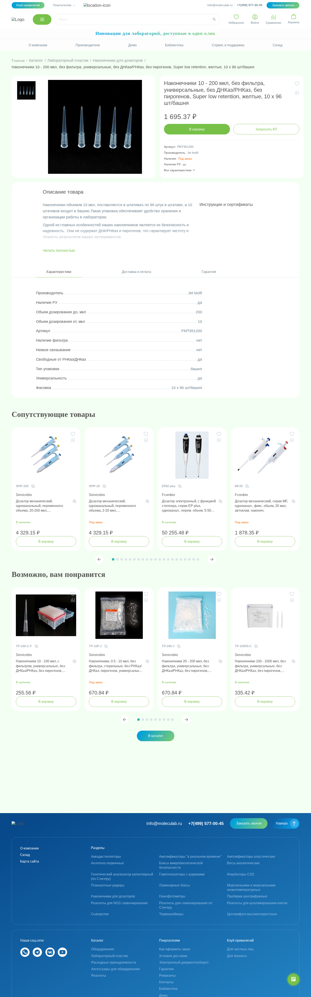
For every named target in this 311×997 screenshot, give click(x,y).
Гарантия (209, 272)
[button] (99, 559)
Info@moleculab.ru (220, 5)
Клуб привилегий (28, 5)
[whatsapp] (25, 955)
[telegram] (37, 955)
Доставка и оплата (136, 272)
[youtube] (62, 955)
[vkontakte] (50, 955)
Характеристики (58, 272)
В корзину (197, 129)
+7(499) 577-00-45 (249, 5)
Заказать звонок (248, 823)
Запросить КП (266, 129)
